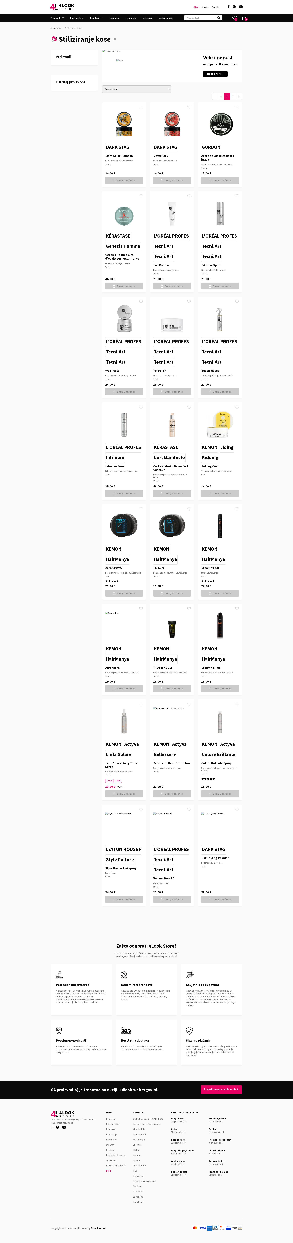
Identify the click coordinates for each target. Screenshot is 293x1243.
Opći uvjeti (111, 1160)
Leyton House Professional (139, 849)
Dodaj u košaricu (126, 180)
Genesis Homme (123, 246)
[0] (244, 18)
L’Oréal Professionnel (181, 236)
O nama (205, 7)
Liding (226, 447)
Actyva (131, 744)
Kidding (210, 457)
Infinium (115, 457)
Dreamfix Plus (210, 667)
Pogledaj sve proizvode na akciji (221, 1089)
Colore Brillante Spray (216, 763)
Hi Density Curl (163, 667)
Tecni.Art (163, 246)
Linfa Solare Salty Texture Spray (123, 765)
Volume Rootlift (164, 878)
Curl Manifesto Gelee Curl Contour (170, 468)
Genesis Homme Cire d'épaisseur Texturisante (122, 256)
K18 (135, 1170)
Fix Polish (159, 370)
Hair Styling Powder (215, 858)
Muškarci (147, 17)
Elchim (136, 1149)
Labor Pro (138, 1196)
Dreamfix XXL (210, 568)
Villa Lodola (139, 1129)
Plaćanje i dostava (115, 1155)
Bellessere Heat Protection (172, 763)
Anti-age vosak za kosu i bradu (217, 157)
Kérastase (118, 236)
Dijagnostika (76, 17)
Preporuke (130, 17)
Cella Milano (139, 1165)
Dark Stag (117, 147)
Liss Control (161, 265)
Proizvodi (56, 27)
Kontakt (215, 7)
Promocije (114, 17)
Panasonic (138, 1191)
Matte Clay (160, 156)
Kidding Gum (210, 466)
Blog (196, 7)
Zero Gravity (113, 568)
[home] (62, 7)
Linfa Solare (119, 754)
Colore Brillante (218, 754)
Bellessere (165, 754)
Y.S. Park (137, 1144)
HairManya (117, 559)
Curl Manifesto (169, 457)
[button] (57, 18)
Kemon (209, 447)
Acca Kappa (139, 1139)
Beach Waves (210, 370)
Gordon (211, 147)
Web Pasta (112, 370)
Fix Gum (158, 568)
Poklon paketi (165, 17)
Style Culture (120, 859)
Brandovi (110, 1129)
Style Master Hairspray (120, 868)
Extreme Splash (211, 265)
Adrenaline (112, 667)
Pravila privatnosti (116, 1165)
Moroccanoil (139, 1134)
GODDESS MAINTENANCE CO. (148, 1118)
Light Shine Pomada (119, 156)
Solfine (136, 1160)
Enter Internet (98, 1228)
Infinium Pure (114, 466)
